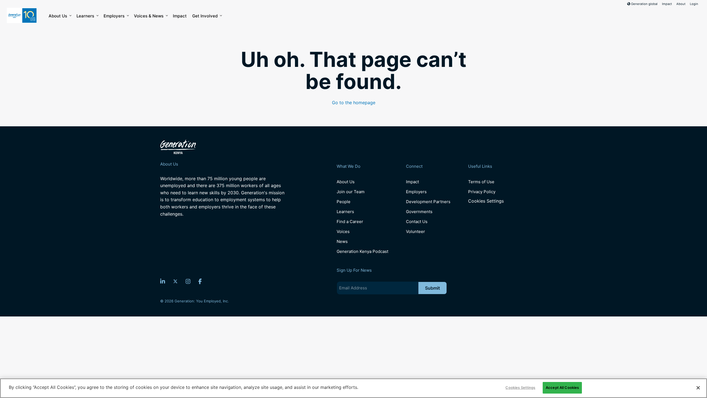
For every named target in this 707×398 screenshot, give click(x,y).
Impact (667, 4)
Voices (343, 231)
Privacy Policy (481, 191)
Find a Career (350, 221)
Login (694, 4)
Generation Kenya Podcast (362, 251)
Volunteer (415, 231)
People (343, 201)
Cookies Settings (486, 201)
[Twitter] (175, 281)
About (680, 4)
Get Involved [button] (205, 16)
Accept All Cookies (562, 387)
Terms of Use (481, 181)
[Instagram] (188, 281)
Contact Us (417, 221)
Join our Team (351, 191)
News (342, 241)
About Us (58, 16)
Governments (419, 211)
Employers (114, 16)
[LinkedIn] (162, 281)
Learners (85, 16)
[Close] (698, 388)
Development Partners (428, 201)
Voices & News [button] (148, 16)
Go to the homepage (353, 102)
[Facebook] (200, 281)
